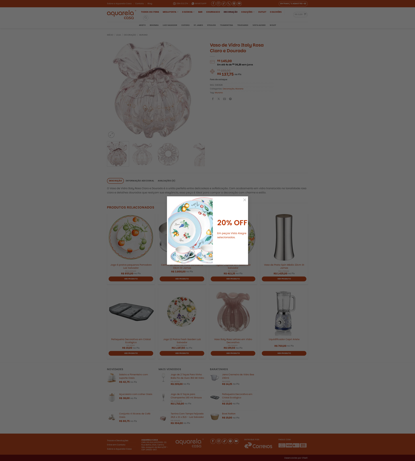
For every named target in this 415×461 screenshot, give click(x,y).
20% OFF (232, 223)
